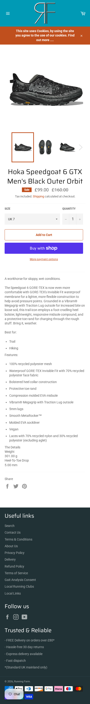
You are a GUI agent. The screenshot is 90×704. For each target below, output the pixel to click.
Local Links (13, 593)
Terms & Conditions (18, 539)
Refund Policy (14, 566)
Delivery (10, 559)
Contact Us (13, 532)
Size (7, 208)
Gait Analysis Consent (20, 580)
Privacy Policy (14, 553)
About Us (11, 546)
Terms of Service (16, 573)
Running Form (22, 681)
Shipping (38, 196)
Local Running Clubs (19, 586)
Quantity (68, 208)
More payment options (44, 259)
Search (10, 526)
